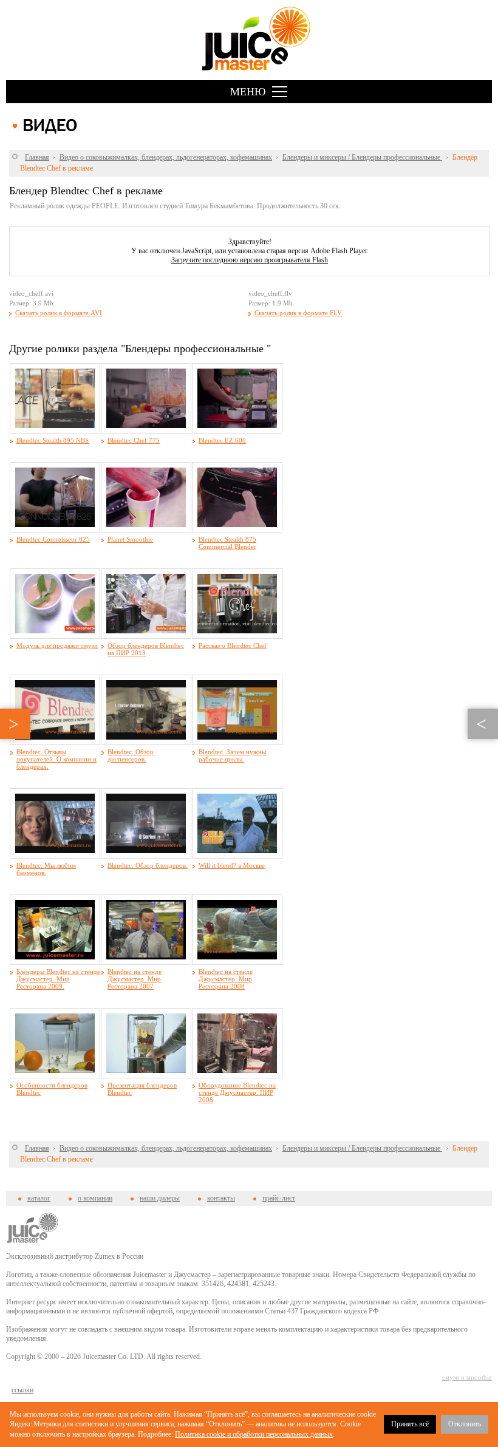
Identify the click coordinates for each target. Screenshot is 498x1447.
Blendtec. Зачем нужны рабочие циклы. (232, 755)
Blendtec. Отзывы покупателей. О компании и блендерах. (56, 759)
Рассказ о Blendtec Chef (233, 645)
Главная (37, 157)
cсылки (22, 1390)
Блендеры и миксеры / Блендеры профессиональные (362, 157)
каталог (38, 1198)
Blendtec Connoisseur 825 (53, 539)
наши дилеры (160, 1198)
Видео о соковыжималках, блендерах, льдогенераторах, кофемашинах (166, 157)
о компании (95, 1198)
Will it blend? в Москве (232, 865)
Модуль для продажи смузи (57, 645)
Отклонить (464, 1424)
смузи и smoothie (467, 1377)
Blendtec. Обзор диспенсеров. (130, 755)
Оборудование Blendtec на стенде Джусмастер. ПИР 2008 (237, 1092)
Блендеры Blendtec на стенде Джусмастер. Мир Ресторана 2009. (58, 979)
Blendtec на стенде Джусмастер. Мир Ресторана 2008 (226, 979)
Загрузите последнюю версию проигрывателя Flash (249, 260)
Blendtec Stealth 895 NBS (52, 440)
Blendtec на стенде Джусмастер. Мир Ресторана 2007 (134, 979)
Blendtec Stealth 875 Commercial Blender (227, 543)
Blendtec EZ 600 (222, 440)
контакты (221, 1198)
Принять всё (410, 1424)
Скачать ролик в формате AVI (58, 312)
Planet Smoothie (130, 539)
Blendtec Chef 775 (133, 440)
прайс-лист (278, 1198)
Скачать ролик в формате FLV (298, 312)
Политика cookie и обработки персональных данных (254, 1434)
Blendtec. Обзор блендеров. (147, 865)
